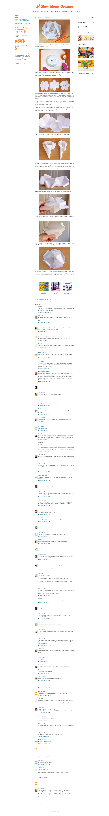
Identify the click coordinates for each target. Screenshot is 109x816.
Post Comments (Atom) (45, 804)
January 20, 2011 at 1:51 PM (44, 357)
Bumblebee (40, 629)
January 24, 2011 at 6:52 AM (44, 654)
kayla (39, 433)
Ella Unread (40, 454)
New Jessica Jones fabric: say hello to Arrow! (68, 293)
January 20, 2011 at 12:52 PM (44, 312)
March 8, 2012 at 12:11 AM (44, 764)
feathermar (40, 606)
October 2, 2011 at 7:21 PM (44, 756)
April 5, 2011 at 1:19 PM (43, 720)
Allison (39, 361)
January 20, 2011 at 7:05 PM (44, 514)
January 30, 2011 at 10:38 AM (44, 695)
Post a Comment (38, 800)
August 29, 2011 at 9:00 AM (44, 743)
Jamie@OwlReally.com (43, 371)
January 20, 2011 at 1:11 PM (44, 322)
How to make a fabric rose (44, 18)
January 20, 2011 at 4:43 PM (44, 496)
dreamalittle (40, 554)
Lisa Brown (40, 657)
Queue (39, 698)
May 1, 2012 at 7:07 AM (43, 777)
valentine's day (48, 299)
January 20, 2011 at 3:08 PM (44, 430)
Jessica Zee (40, 500)
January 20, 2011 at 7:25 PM (44, 529)
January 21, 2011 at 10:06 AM (44, 585)
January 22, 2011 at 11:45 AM (44, 618)
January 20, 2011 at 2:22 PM (44, 389)
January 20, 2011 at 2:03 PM (44, 381)
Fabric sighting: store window (55, 293)
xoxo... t (39, 315)
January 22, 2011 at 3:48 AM (44, 602)
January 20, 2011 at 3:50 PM (44, 480)
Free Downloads (45, 11)
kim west (40, 746)
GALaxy (40, 484)
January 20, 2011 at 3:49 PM (44, 471)
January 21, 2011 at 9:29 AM (44, 570)
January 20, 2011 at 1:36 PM (44, 331)
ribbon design (87, 74)
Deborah (40, 760)
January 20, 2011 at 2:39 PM (44, 414)
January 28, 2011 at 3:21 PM (44, 673)
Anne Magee (41, 532)
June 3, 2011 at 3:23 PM (43, 729)
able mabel (40, 563)
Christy (39, 622)
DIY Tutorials (36, 11)
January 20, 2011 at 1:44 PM (44, 340)
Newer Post (37, 802)
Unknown (40, 691)
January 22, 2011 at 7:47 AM (44, 610)
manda (39, 509)
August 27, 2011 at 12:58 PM (44, 736)
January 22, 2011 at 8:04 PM (44, 626)
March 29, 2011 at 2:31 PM (44, 712)
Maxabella (40, 426)
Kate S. (39, 539)
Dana (39, 573)
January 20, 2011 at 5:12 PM (44, 505)
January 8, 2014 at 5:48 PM (44, 796)
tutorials (42, 299)
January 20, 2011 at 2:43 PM (44, 423)
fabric (40, 299)
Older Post (72, 802)
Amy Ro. (40, 408)
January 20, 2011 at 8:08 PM (44, 536)
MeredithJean (41, 546)
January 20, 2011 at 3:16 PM (44, 451)
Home (54, 802)
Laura (39, 325)
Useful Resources (55, 11)
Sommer (40, 707)
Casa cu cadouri (41, 676)
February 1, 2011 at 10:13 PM (44, 704)
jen (38, 334)
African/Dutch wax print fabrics (44, 293)
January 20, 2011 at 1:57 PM (44, 368)
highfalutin (40, 788)
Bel (39, 684)
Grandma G (40, 392)
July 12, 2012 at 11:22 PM (43, 785)
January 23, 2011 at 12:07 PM (44, 645)
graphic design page (22, 45)
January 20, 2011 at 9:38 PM (44, 543)
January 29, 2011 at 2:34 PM (44, 687)
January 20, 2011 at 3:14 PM (44, 439)
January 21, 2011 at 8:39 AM (44, 559)
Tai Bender (40, 525)
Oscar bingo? (91, 32)
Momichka (40, 417)
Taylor (39, 664)
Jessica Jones (41, 352)
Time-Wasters (65, 11)
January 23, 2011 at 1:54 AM (44, 635)
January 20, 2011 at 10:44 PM (44, 550)
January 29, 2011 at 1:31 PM (44, 680)
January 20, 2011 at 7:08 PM (44, 521)
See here (50, 93)
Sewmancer (40, 385)
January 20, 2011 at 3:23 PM (44, 460)
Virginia (39, 648)
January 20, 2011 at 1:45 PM (44, 349)
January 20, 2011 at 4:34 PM (44, 487)
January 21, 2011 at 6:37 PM (44, 595)
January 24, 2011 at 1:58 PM (44, 661)
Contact (78, 11)
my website (27, 23)
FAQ (72, 11)
